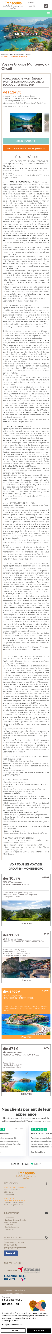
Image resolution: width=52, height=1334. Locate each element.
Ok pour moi (39, 1330)
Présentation (9, 1218)
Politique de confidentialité (12, 1324)
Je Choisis (13, 1330)
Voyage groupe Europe (20, 54)
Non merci (6, 1297)
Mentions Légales (11, 1222)
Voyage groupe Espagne (13, 1293)
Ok (46, 6)
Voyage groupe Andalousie (14, 1290)
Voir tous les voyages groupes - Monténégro (26, 866)
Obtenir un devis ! (26, 140)
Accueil (4, 54)
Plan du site (9, 1224)
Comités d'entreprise (12, 1227)
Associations (9, 1229)
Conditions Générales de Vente (15, 1220)
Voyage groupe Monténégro (14, 57)
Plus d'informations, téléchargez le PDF (26, 148)
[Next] (45, 122)
